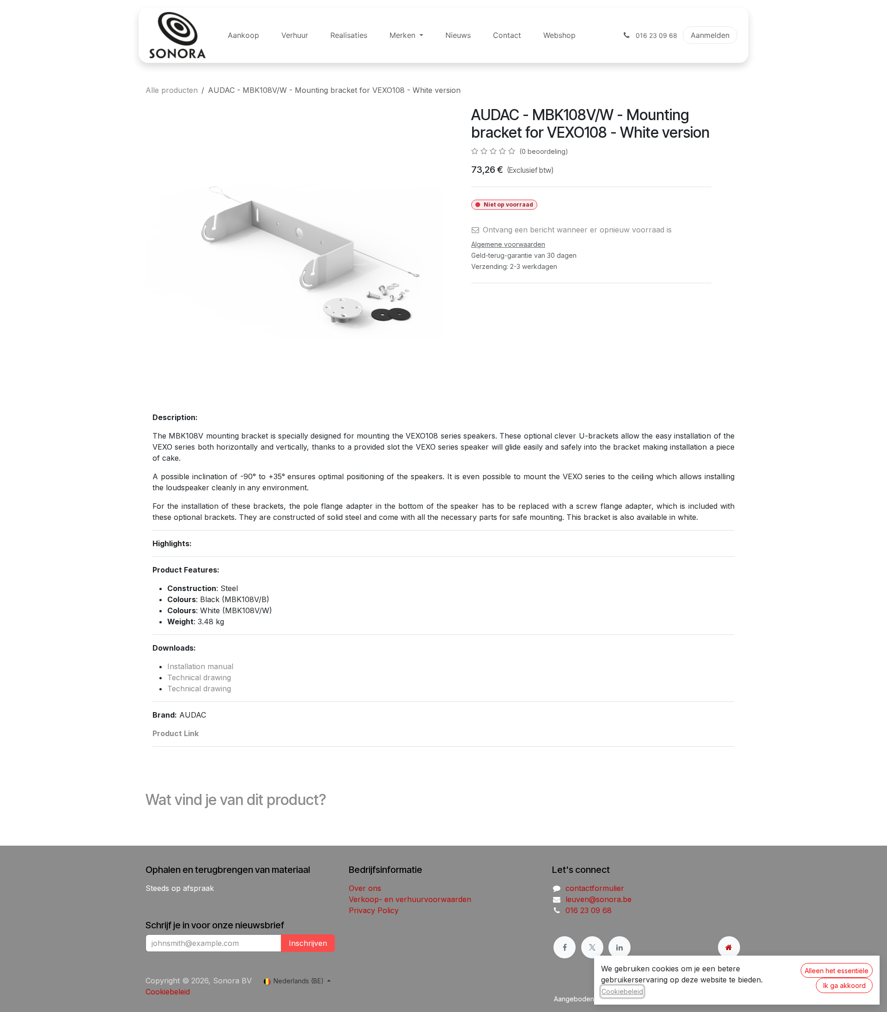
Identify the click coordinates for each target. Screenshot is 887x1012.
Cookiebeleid (168, 991)
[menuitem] (243, 35)
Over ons (365, 888)
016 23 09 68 (588, 910)
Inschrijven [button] (308, 943)
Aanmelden (710, 35)
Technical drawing (199, 677)
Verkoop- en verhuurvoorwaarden (410, 899)
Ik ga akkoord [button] (844, 985)
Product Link (175, 733)
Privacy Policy (374, 910)
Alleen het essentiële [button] (837, 971)
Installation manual (200, 666)
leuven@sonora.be (598, 899)
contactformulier (594, 888)
